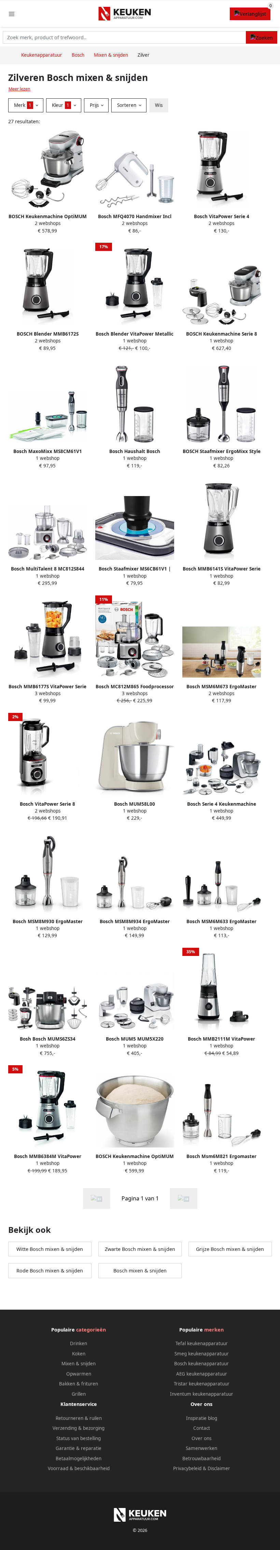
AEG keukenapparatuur (201, 1374)
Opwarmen (78, 1374)
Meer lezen (19, 89)
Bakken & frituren (78, 1384)
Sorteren (127, 105)
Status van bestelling (78, 1438)
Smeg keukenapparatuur (201, 1354)
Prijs (95, 105)
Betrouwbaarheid (201, 1458)
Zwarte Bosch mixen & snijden (140, 1249)
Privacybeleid (187, 1468)
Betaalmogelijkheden (78, 1458)
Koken (78, 1354)
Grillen (79, 1394)
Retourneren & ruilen (79, 1418)
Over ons (201, 1438)
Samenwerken (201, 1448)
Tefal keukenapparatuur (202, 1343)
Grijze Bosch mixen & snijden (230, 1249)
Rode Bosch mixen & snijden (49, 1270)
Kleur (60, 105)
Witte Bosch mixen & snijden (49, 1249)
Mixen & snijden (78, 1364)
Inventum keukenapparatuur (201, 1394)
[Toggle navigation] (11, 14)
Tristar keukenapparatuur (201, 1384)
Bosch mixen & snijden (140, 1270)
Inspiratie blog (201, 1418)
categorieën (91, 1329)
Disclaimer (219, 1468)
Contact (201, 1428)
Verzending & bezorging (78, 1428)
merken (214, 1329)
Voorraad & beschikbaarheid (79, 1468)
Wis (159, 105)
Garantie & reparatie (78, 1448)
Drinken (78, 1343)
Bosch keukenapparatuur (201, 1364)
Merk (22, 105)
